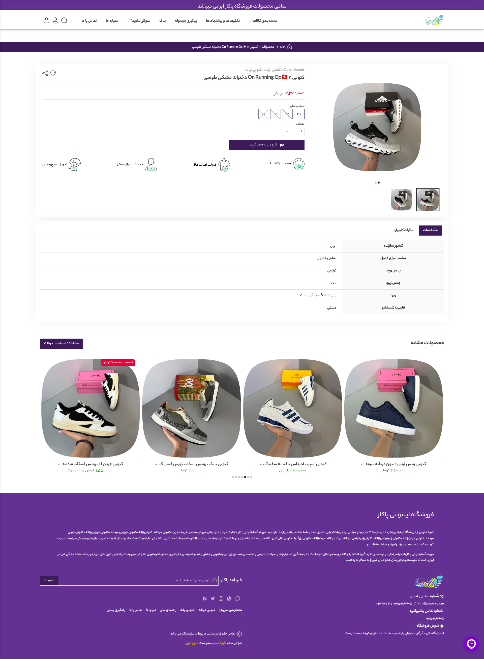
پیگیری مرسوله (186, 21)
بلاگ (162, 21)
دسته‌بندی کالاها (264, 21)
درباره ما (112, 21)
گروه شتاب (219, 643)
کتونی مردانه (206, 610)
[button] (379, 183)
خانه (282, 47)
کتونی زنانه (187, 610)
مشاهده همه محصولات (61, 344)
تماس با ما (89, 21)
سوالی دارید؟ (140, 21)
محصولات (267, 47)
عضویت (49, 580)
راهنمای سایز (168, 610)
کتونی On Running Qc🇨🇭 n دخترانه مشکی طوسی (225, 47)
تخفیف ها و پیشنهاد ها (223, 21)
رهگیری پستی (116, 610)
